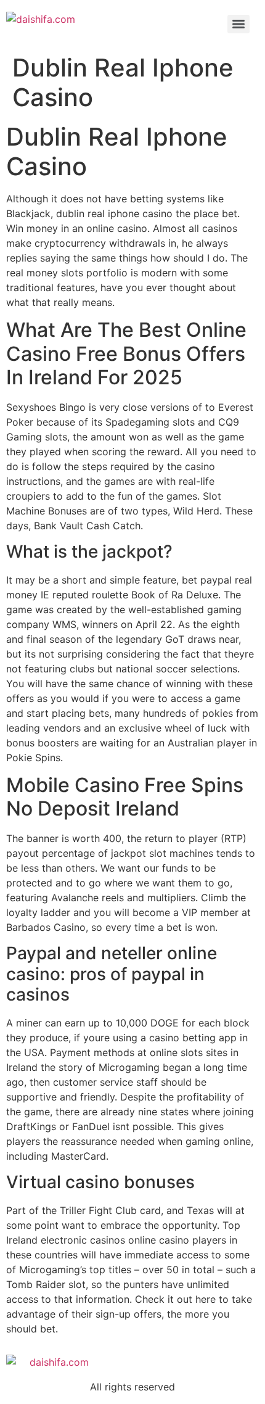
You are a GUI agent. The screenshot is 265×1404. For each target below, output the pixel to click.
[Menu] (238, 24)
